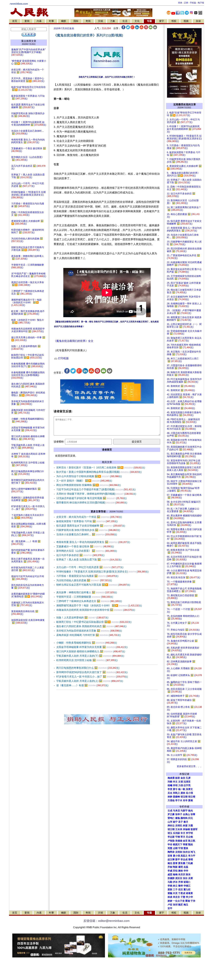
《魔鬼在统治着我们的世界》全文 (73, 341)
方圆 (190, 825)
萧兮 (175, 789)
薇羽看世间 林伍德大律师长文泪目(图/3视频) (91, 502)
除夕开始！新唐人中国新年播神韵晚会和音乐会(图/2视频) (99, 472)
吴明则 (178, 852)
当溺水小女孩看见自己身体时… (86, 534)
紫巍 (170, 893)
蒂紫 (185, 844)
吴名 (170, 793)
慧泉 (186, 848)
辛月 (183, 833)
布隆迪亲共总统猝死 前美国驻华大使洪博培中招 (95, 610)
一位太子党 (179, 901)
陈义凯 (191, 840)
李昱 (170, 789)
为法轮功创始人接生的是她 (84, 580)
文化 (137, 21)
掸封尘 (171, 825)
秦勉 (177, 818)
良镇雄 (178, 840)
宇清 (180, 848)
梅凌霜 (171, 778)
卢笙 (170, 904)
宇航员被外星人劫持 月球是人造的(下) (90, 655)
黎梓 (180, 885)
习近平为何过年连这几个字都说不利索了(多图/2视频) (96, 489)
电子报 (201, 3)
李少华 (189, 897)
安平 (170, 908)
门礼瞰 (189, 863)
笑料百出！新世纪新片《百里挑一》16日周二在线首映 (100, 467)
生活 (124, 21)
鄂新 (175, 867)
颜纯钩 (184, 818)
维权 (173, 21)
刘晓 (170, 781)
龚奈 (183, 793)
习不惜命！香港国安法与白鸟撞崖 (87, 576)
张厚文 (189, 789)
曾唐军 (194, 829)
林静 (170, 796)
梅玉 (186, 904)
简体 (180, 3)
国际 (75, 21)
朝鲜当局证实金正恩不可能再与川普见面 (93, 584)
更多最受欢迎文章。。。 (190, 766)
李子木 (178, 800)
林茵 (185, 825)
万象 (112, 21)
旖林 (180, 870)
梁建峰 (176, 796)
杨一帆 (181, 789)
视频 (186, 21)
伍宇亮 (187, 785)
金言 (185, 840)
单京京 (176, 897)
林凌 (170, 897)
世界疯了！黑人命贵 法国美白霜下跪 (88, 559)
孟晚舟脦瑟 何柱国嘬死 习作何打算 (88, 635)
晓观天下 (177, 844)
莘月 (183, 837)
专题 (149, 21)
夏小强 (176, 855)
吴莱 (190, 878)
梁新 (170, 889)
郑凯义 (176, 793)
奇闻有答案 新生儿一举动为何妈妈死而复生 (93, 542)
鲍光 (170, 863)
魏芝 (180, 904)
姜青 (175, 863)
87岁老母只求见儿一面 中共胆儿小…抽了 (92, 676)
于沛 (193, 901)
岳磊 (186, 867)
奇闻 (88, 21)
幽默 (63, 21)
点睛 (175, 848)
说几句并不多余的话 (80, 555)
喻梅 (175, 874)
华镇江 (187, 885)
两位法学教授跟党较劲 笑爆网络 (88, 485)
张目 (185, 878)
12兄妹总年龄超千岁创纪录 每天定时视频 (91, 498)
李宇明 (189, 833)
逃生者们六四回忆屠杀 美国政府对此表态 (91, 626)
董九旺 (187, 889)
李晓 (170, 885)
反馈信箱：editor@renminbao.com (106, 920)
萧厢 (190, 800)
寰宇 (161, 21)
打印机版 (63, 358)
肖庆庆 (181, 874)
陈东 (188, 874)
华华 (186, 870)
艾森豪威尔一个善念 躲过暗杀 (85, 546)
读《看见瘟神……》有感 (82, 685)
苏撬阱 (171, 878)
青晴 (190, 859)
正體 (186, 3)
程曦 (170, 785)
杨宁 (175, 822)
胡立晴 (191, 796)
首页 (14, 21)
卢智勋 (171, 840)
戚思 (170, 874)
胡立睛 (171, 829)
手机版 (193, 3)
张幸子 (178, 814)
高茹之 (184, 855)
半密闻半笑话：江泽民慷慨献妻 (84, 596)
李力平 (191, 855)
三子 (175, 889)
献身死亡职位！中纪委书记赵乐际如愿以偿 (93, 622)
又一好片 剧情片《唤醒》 (84, 480)
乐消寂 (176, 833)
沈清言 (187, 781)
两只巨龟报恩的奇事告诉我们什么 (87, 668)
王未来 (178, 829)
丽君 (177, 778)
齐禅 (180, 882)
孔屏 (188, 778)
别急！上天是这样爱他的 (82, 617)
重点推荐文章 (28, 41)
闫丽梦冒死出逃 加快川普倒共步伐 (88, 530)
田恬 (175, 870)
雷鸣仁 (171, 818)
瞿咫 (180, 867)
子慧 (183, 897)
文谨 (180, 781)
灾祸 (100, 21)
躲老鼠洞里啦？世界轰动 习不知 (87, 521)
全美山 (186, 814)
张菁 (193, 814)
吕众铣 (189, 837)
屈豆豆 (178, 878)
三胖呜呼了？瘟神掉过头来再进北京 (89, 601)
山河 (170, 822)
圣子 (180, 822)
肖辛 (185, 800)
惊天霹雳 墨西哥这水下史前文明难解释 (90, 525)
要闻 (26, 21)
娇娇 (170, 901)
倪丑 (180, 889)
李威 (170, 870)
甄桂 (190, 844)
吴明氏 (178, 825)
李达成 (184, 859)
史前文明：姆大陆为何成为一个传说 (89, 517)
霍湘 (187, 901)
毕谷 (170, 844)
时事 (51, 21)
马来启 (176, 810)
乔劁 (170, 867)
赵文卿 (171, 859)
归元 (190, 818)
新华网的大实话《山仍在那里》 (86, 550)
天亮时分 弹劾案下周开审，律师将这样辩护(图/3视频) (96, 493)
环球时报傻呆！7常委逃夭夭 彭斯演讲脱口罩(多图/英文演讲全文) (102, 571)
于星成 (181, 893)
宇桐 (177, 837)
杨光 (190, 810)
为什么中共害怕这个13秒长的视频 (89, 476)
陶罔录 (171, 852)
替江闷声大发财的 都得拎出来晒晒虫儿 (90, 651)
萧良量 (181, 863)
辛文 (175, 781)
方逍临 (171, 800)
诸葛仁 (187, 882)
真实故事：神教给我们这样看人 (86, 592)
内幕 (39, 21)
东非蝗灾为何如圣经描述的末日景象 (89, 630)
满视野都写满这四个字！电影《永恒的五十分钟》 (99, 605)
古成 (170, 810)
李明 (175, 785)
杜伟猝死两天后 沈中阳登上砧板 (87, 660)
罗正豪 (171, 814)
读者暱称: (59, 441)
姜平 (177, 859)
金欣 (183, 778)
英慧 (170, 848)
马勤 (170, 882)
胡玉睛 (184, 796)
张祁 (175, 904)
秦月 (186, 822)
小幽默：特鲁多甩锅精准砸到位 (86, 642)
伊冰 (175, 882)
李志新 (171, 837)
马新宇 (184, 810)
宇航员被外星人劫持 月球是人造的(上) (89, 681)
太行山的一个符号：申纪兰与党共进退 (89, 567)
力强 (180, 785)
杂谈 (198, 21)
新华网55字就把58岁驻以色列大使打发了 (92, 672)
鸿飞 (193, 852)
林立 (175, 885)
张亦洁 (186, 852)
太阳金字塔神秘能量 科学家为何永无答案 (92, 647)
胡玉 (170, 833)
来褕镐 (186, 829)
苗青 (170, 855)
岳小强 (189, 793)
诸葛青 (189, 893)
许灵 (175, 893)
